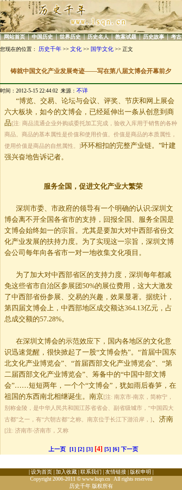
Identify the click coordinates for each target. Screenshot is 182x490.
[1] (72, 449)
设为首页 (41, 472)
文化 (76, 49)
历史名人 (98, 37)
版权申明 (140, 472)
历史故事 (153, 37)
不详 (82, 90)
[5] (107, 449)
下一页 (129, 449)
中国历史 (42, 37)
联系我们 (91, 472)
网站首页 (14, 37)
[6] (116, 449)
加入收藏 (66, 472)
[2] (81, 449)
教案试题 (125, 37)
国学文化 (102, 49)
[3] (89, 449)
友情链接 (115, 472)
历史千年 (49, 49)
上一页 (57, 449)
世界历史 (70, 37)
